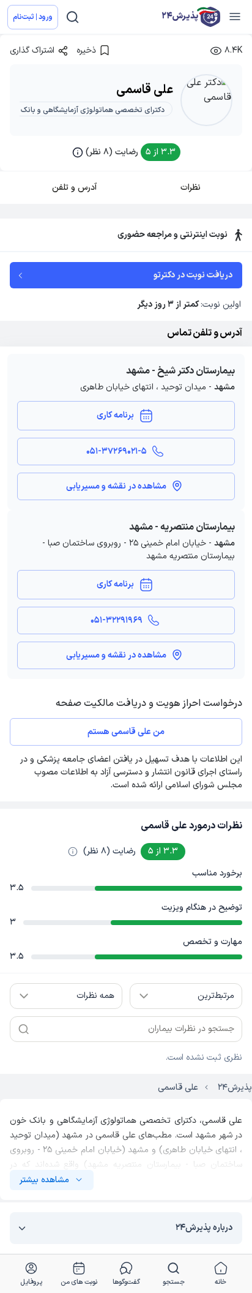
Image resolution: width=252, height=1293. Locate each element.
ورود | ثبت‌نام (33, 17)
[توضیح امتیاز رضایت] (72, 851)
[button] (126, 152)
